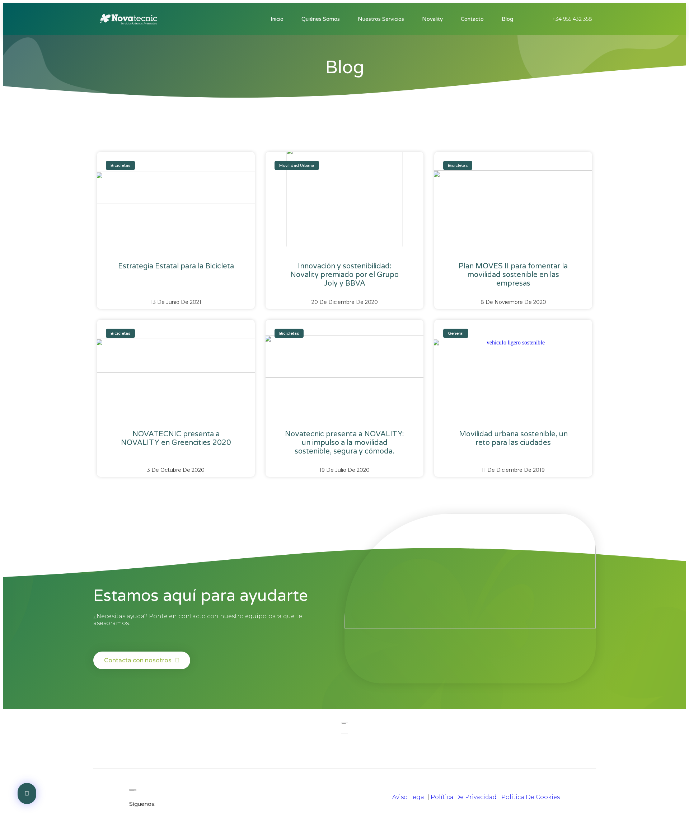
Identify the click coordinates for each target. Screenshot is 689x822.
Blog (507, 19)
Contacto (472, 19)
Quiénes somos (320, 19)
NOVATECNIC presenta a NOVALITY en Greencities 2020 (176, 438)
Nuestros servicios (381, 19)
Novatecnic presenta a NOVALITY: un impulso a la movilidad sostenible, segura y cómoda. (344, 443)
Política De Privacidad (464, 797)
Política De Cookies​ (530, 797)
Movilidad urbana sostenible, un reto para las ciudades (513, 438)
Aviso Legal (409, 797)
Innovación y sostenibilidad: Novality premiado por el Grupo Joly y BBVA (344, 275)
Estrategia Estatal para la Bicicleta (176, 266)
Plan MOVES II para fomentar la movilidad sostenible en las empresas (513, 275)
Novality (432, 19)
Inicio (277, 19)
